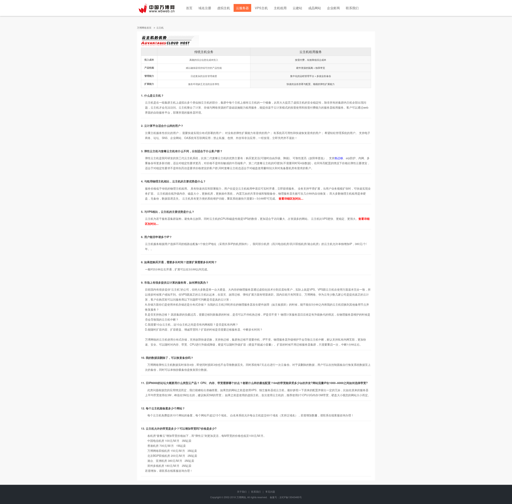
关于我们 (242, 491)
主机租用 (280, 8)
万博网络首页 (144, 27)
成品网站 (314, 8)
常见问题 (270, 491)
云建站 (297, 8)
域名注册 (204, 8)
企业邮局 (333, 8)
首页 (189, 8)
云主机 (160, 27)
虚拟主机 (223, 8)
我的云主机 (217, 304)
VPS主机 (261, 8)
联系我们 (352, 8)
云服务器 (242, 8)
